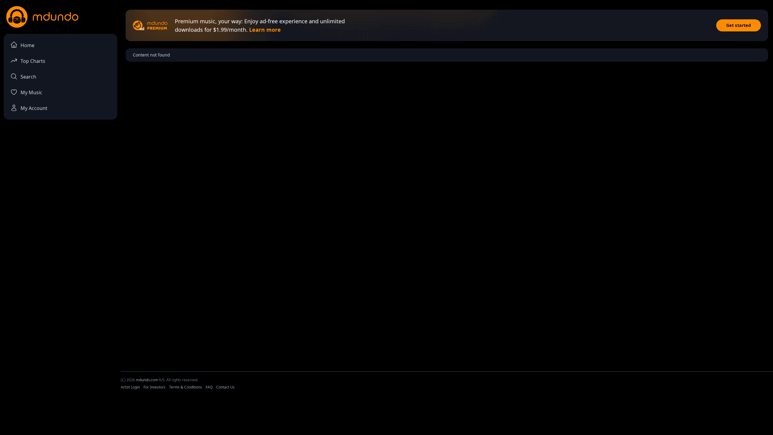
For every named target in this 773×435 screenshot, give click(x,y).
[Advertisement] (386, 417)
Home (27, 45)
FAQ (209, 387)
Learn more (265, 29)
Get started (738, 25)
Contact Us (225, 387)
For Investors (154, 387)
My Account (34, 108)
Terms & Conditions (185, 387)
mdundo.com (147, 379)
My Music (31, 92)
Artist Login (130, 387)
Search (28, 76)
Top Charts (33, 61)
